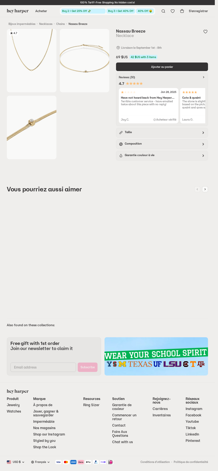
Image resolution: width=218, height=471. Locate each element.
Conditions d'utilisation (155, 461)
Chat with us (122, 442)
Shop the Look (44, 447)
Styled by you (44, 441)
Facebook (194, 415)
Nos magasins (44, 428)
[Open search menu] (163, 11)
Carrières (160, 409)
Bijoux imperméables (22, 23)
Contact (119, 425)
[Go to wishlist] (172, 11)
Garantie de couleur (122, 407)
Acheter (41, 11)
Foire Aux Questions (120, 433)
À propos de (43, 405)
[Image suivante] (205, 189)
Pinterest (193, 441)
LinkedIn (192, 434)
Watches (14, 411)
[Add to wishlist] (205, 31)
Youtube (192, 421)
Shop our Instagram (49, 434)
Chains (60, 23)
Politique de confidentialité (191, 461)
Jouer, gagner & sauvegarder (46, 413)
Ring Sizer (91, 405)
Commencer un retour (124, 417)
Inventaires (162, 415)
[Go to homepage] (18, 11)
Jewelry (13, 405)
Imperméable (44, 421)
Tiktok (191, 428)
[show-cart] (182, 11)
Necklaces (45, 23)
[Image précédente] (197, 189)
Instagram (194, 409)
